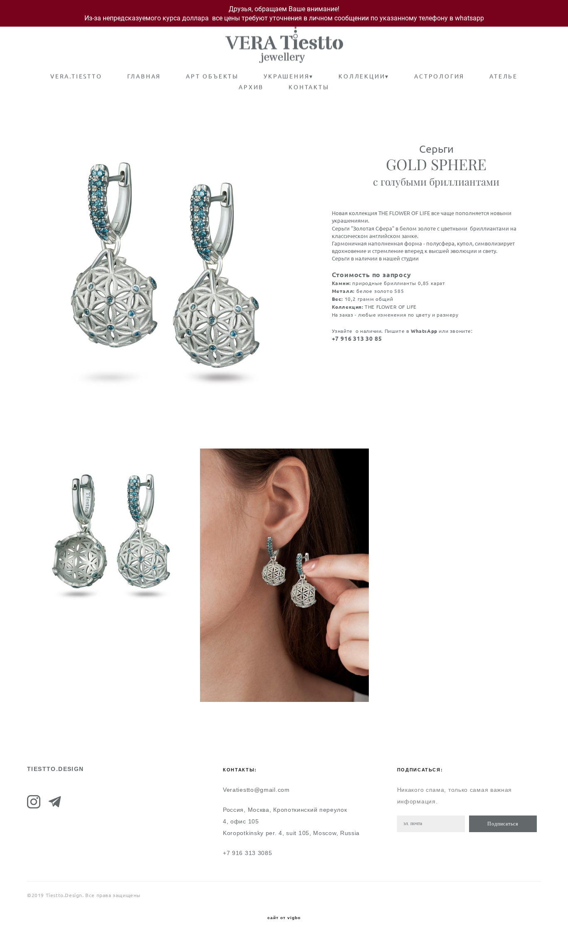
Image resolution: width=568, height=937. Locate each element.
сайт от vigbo (284, 918)
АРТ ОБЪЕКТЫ (212, 76)
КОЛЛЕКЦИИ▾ (363, 76)
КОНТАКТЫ (309, 87)
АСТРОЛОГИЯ (439, 76)
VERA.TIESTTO (76, 76)
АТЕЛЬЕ (503, 76)
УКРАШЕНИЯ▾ (289, 76)
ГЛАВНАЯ (144, 76)
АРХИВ (251, 87)
